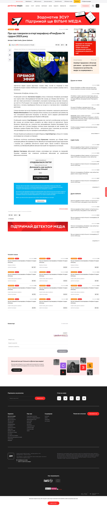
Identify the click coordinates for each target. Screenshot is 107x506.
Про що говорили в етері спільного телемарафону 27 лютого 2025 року (85, 181)
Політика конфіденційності (33, 417)
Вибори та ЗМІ (11, 430)
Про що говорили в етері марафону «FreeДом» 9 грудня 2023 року (53, 302)
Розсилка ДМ (30, 429)
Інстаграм (47, 421)
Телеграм (47, 419)
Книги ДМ (29, 421)
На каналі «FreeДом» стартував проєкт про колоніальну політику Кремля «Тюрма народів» (83, 108)
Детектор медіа (19, 1)
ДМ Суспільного (37, 1)
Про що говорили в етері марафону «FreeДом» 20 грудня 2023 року (22, 261)
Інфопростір (63, 6)
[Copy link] (10, 60)
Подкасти (56, 6)
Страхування (85, 6)
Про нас (29, 414)
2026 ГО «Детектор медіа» (24, 461)
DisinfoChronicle (58, 1)
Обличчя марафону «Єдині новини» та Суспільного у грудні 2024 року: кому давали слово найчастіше (84, 156)
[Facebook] (10, 50)
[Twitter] (10, 55)
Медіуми (10, 440)
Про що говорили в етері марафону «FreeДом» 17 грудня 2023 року (22, 275)
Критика (38, 6)
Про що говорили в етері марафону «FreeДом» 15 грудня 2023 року (85, 275)
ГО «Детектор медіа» (86, 1)
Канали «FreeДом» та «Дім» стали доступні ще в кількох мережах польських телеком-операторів (84, 88)
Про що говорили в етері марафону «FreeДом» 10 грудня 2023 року (22, 302)
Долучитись (40, 201)
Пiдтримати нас (93, 413)
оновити (65, 333)
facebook (47, 416)
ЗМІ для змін (11, 421)
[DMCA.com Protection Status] (48, 489)
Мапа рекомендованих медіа (15, 437)
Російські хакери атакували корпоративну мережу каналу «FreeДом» (84, 127)
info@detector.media (23, 460)
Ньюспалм (10, 438)
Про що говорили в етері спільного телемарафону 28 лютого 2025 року (85, 164)
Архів (28, 430)
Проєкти (10, 414)
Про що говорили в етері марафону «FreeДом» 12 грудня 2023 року (53, 288)
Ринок (50, 6)
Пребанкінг (10, 422)
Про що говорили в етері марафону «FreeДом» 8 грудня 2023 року (84, 302)
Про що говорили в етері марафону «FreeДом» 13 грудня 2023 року (22, 288)
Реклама (29, 422)
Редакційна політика (32, 416)
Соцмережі (48, 414)
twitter (46, 417)
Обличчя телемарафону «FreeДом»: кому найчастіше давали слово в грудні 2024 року (85, 173)
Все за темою (94, 133)
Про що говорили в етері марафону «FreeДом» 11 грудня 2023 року (85, 288)
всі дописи (95, 187)
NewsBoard (10, 426)
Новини (27, 6)
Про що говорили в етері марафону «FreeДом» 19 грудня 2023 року (53, 261)
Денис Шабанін (27, 40)
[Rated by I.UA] (59, 489)
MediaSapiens (29, 1)
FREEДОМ (11, 218)
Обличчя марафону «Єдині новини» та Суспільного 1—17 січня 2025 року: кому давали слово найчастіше (85, 147)
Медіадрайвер (11, 424)
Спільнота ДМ (16, 370)
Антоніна (77, 1)
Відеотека (10, 429)
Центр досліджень (48, 1)
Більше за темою (76, 80)
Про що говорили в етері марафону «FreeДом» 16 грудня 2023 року (53, 275)
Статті (32, 6)
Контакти (29, 424)
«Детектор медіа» (63, 208)
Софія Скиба (17, 40)
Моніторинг (44, 6)
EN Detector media (68, 1)
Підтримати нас (31, 426)
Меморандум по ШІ (31, 419)
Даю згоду (53, 503)
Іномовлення (11, 29)
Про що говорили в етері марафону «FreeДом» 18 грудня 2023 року (85, 261)
